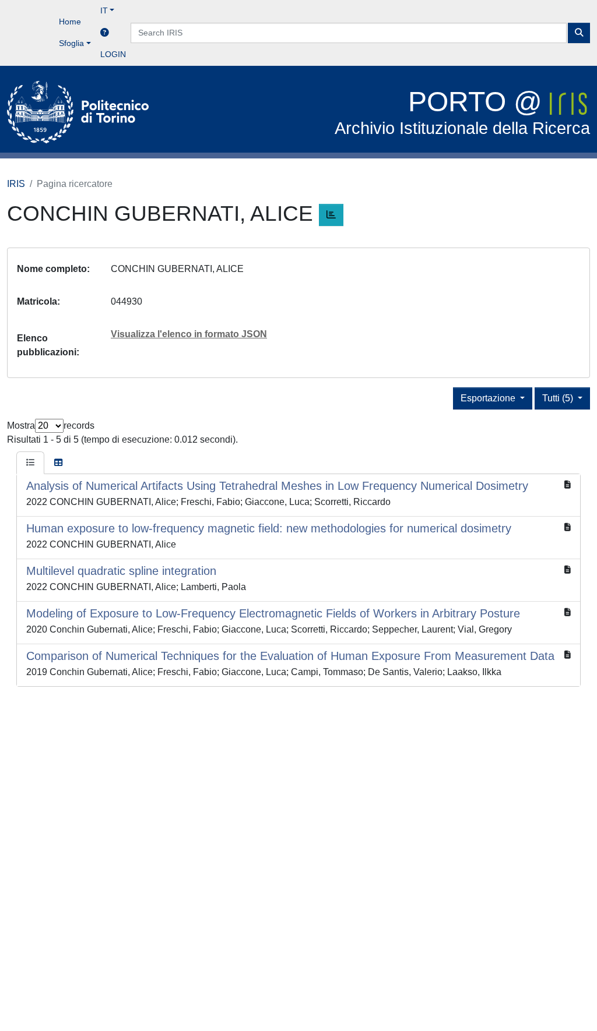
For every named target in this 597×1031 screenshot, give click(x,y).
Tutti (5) (558, 398)
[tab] (30, 463)
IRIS (16, 184)
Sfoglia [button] (71, 43)
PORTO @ (462, 112)
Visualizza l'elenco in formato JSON (189, 334)
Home (70, 21)
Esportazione (489, 398)
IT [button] (104, 10)
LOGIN (113, 54)
